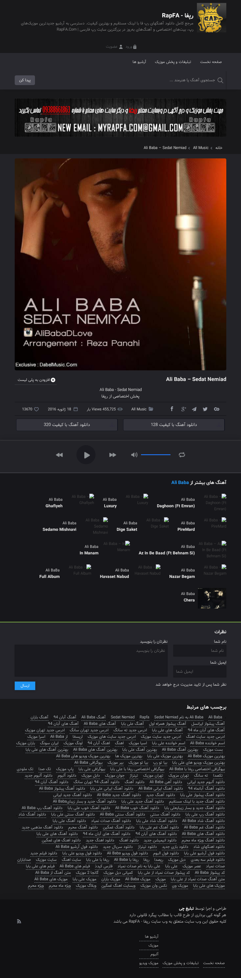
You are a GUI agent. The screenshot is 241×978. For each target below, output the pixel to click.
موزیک (160, 879)
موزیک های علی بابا (209, 886)
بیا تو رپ (160, 763)
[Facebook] (172, 409)
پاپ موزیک (64, 769)
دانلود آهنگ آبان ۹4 (51, 782)
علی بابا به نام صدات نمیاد (139, 866)
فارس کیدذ (104, 866)
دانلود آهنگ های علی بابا (57, 834)
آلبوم (154, 954)
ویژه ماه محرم (60, 886)
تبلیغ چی (186, 908)
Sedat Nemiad (123, 717)
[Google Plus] (183, 409)
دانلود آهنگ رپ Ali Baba (42, 808)
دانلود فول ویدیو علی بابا (82, 853)
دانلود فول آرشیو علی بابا (204, 853)
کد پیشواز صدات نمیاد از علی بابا (164, 873)
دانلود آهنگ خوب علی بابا (89, 808)
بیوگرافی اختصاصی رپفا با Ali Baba (197, 769)
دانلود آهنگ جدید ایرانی (72, 795)
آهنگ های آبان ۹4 (63, 724)
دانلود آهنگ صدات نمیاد (111, 821)
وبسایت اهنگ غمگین (118, 886)
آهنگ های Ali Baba (100, 724)
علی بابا (171, 866)
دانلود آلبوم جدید (39, 776)
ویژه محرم (36, 886)
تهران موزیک (153, 776)
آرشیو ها (139, 62)
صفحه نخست (211, 62)
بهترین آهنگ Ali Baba (180, 750)
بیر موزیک (115, 763)
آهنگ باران (39, 717)
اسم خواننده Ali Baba (207, 743)
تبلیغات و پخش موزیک (173, 62)
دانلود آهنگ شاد (32, 814)
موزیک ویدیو (148, 963)
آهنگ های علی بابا (167, 730)
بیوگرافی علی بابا (91, 769)
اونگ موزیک (73, 743)
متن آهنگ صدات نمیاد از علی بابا (198, 879)
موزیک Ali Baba (137, 879)
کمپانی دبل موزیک (118, 873)
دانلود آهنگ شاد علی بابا (156, 821)
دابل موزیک (90, 776)
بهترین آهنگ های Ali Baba (95, 750)
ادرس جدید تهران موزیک (45, 730)
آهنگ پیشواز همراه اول (167, 724)
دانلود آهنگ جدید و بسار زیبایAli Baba (84, 801)
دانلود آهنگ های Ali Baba (203, 834)
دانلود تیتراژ (147, 847)
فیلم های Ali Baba (75, 866)
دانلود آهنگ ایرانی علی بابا (111, 788)
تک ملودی (25, 769)
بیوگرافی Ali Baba (88, 763)
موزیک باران (110, 879)
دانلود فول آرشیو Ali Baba (77, 847)
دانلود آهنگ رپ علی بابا (205, 814)
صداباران (24, 860)
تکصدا (218, 776)
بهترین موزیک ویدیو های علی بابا (198, 763)
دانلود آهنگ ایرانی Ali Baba (160, 788)
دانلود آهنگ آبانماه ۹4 (206, 788)
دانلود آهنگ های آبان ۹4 (156, 834)
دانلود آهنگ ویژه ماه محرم (203, 840)
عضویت (112, 47)
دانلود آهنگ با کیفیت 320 (67, 424)
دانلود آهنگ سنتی (165, 814)
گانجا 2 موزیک (87, 873)
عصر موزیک (192, 866)
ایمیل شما (218, 662)
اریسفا (78, 737)
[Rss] (19, 921)
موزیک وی (180, 886)
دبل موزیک (177, 860)
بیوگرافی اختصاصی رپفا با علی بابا (137, 769)
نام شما (220, 642)
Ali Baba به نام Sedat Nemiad (178, 717)
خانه (218, 148)
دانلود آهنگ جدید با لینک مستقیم (197, 801)
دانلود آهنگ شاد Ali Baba (203, 821)
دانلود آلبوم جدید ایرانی (206, 782)
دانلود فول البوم (166, 853)
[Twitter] (205, 409)
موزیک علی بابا (84, 879)
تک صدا (45, 769)
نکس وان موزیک (153, 886)
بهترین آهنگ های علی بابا (47, 750)
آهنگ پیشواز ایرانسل (208, 724)
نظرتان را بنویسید (154, 642)
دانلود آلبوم (67, 776)
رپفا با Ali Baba (126, 860)
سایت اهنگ (71, 860)
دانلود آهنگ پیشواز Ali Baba (62, 788)
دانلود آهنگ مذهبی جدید (42, 827)
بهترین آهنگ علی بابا (139, 750)
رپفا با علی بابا (97, 860)
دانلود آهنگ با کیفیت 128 (174, 424)
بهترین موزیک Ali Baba (206, 756)
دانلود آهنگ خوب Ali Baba (137, 808)
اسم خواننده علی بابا (168, 743)
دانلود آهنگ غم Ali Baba (204, 827)
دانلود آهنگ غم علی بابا (159, 827)
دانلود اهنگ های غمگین (61, 840)
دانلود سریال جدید (118, 847)
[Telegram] (194, 409)
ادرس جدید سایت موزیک (161, 737)
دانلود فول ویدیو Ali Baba (127, 853)
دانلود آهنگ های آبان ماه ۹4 (106, 834)
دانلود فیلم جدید (43, 853)
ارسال (25, 686)
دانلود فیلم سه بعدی (208, 860)
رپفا (104, 396)
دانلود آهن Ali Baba (166, 782)
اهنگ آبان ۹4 (99, 743)
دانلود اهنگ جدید (100, 840)
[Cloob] (216, 409)
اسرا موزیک (36, 737)
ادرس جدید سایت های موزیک (112, 737)
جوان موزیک (115, 776)
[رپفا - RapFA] (211, 22)
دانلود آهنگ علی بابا (69, 821)
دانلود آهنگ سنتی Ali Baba (122, 814)
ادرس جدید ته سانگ (130, 730)
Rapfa (144, 717)
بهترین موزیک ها (128, 756)
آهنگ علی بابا (132, 724)
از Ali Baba (59, 737)
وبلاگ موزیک (86, 886)
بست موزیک (213, 750)
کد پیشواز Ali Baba (210, 873)
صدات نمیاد (215, 866)
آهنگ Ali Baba (93, 717)
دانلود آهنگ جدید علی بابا (142, 801)
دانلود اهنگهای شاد (209, 847)
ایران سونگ (49, 743)
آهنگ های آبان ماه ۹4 (206, 730)
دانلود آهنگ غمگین (119, 827)
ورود (128, 47)
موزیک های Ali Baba (51, 879)
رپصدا (158, 860)
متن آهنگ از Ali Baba (53, 873)
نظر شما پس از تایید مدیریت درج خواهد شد (190, 685)
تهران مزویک (178, 776)
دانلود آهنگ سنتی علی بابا (73, 814)
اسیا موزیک (138, 743)
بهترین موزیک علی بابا (165, 756)
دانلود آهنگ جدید (160, 795)
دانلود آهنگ (135, 782)
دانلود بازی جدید (175, 847)
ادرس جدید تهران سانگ (89, 730)
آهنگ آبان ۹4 (64, 717)
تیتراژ (134, 776)
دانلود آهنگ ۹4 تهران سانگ (96, 782)
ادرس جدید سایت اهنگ (205, 737)
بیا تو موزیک (138, 763)
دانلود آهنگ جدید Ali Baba (119, 795)
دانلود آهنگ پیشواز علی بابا (202, 795)
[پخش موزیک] (120, 139)
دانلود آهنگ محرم (83, 827)
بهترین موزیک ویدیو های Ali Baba (83, 756)
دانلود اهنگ (129, 840)
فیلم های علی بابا (40, 866)
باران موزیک (25, 743)
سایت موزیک (46, 860)
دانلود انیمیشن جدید (160, 840)
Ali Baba (180, 482)
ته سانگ (201, 776)
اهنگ (119, 743)
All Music (201, 148)
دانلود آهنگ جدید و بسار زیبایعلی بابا (194, 808)
